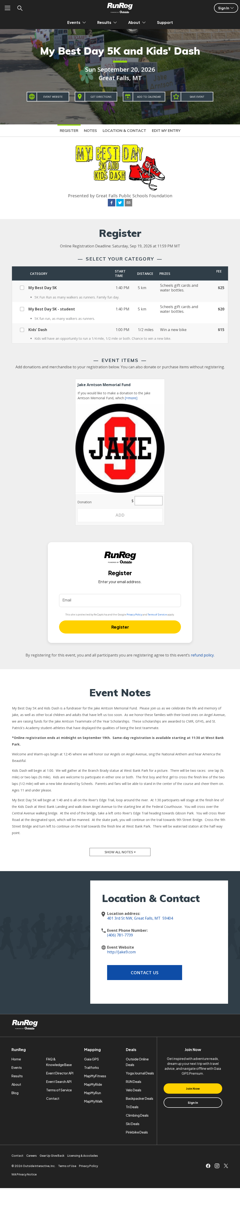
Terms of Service (157, 614)
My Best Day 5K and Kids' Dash (120, 50)
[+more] (131, 398)
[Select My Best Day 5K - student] (23, 308)
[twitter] (120, 203)
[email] (128, 203)
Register (69, 130)
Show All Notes (119, 852)
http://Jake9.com (121, 952)
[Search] (20, 8)
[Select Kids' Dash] (23, 329)
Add (120, 515)
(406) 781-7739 (120, 935)
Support (165, 22)
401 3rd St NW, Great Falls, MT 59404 (140, 918)
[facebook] (111, 203)
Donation (84, 502)
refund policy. (202, 655)
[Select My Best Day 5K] (23, 287)
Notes (90, 130)
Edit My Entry (166, 130)
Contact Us (144, 972)
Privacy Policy (134, 614)
